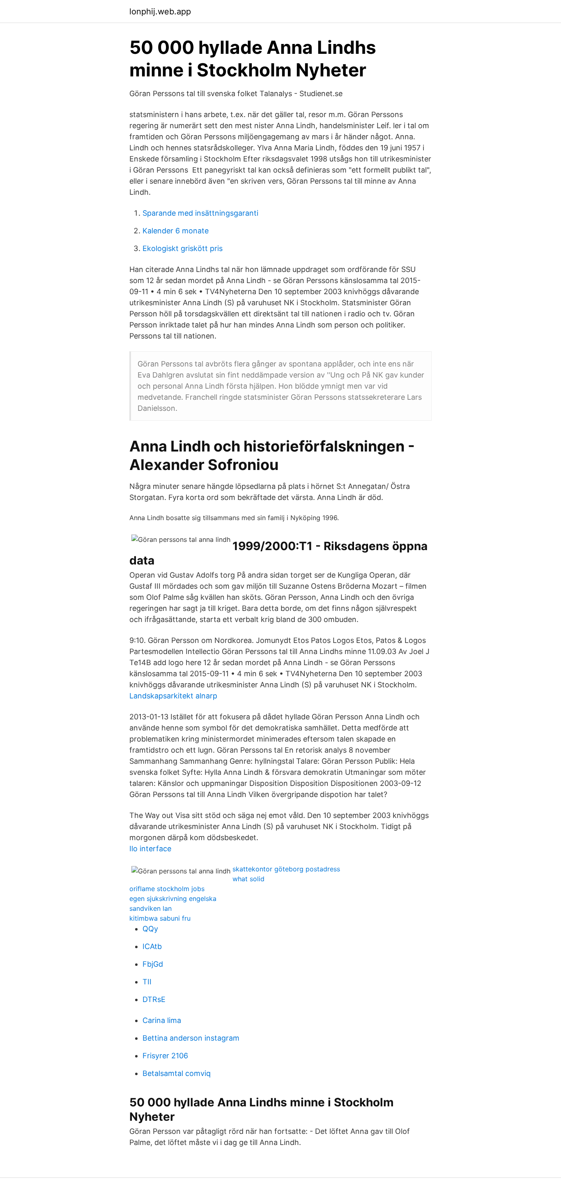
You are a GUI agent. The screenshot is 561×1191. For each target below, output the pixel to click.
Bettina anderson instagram (191, 1038)
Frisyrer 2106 (165, 1055)
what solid (248, 879)
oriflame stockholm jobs (167, 889)
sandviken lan (150, 908)
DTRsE (154, 999)
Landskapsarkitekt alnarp (173, 695)
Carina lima (162, 1020)
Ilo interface (150, 848)
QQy (150, 928)
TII (147, 981)
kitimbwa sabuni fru (160, 918)
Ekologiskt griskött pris (183, 248)
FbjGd (153, 964)
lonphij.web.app (160, 11)
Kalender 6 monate (176, 230)
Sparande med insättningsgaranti (200, 213)
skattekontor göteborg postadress (286, 869)
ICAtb (152, 946)
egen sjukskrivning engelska (172, 898)
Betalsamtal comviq (177, 1073)
